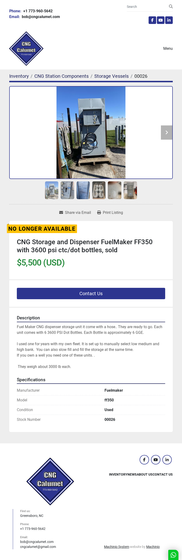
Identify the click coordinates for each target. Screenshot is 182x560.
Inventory (118, 474)
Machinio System (116, 547)
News (132, 474)
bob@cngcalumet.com (40, 16)
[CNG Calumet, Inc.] (50, 481)
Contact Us (91, 293)
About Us (145, 474)
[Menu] (156, 48)
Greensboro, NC (31, 516)
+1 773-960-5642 (37, 11)
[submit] (171, 6)
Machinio (153, 547)
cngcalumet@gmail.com (38, 547)
